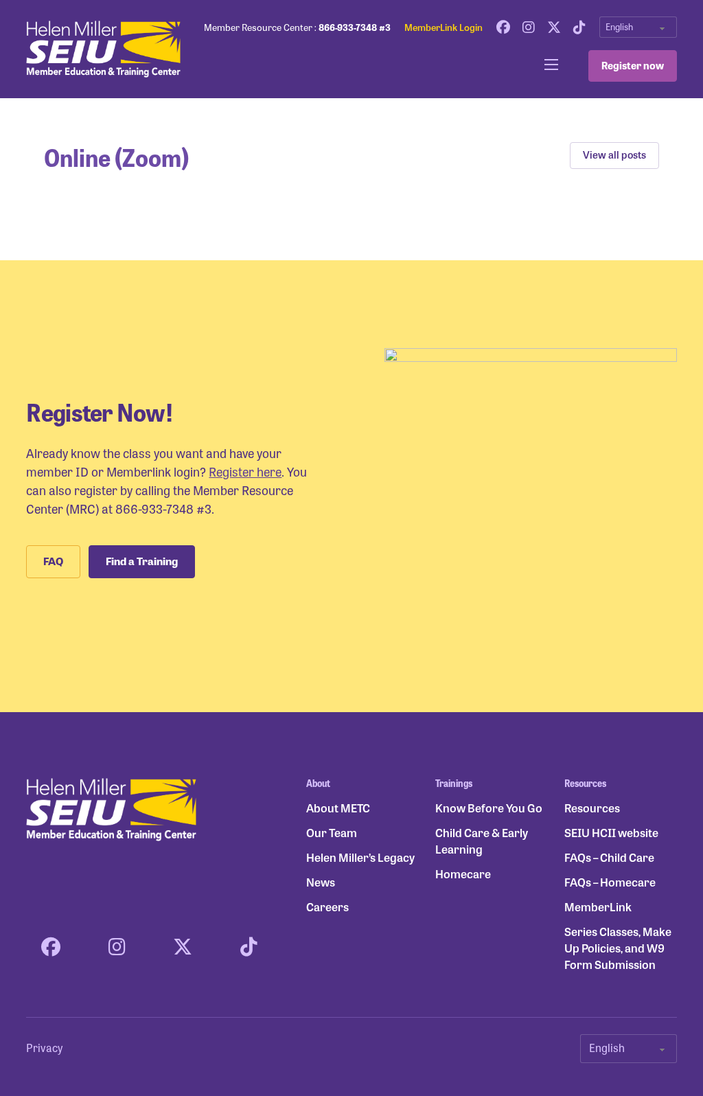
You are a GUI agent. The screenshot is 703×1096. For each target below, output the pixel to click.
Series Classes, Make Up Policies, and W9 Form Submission (617, 948)
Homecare (463, 874)
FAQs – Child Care (609, 857)
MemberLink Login (443, 27)
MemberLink (598, 907)
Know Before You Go (488, 808)
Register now (632, 65)
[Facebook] (503, 27)
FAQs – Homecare (610, 882)
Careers (327, 907)
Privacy (44, 1047)
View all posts (614, 154)
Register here (245, 471)
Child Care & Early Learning (481, 841)
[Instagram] (528, 27)
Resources (592, 808)
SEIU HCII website (611, 833)
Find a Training (142, 561)
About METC (338, 808)
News (320, 882)
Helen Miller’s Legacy (360, 857)
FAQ (53, 561)
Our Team (331, 833)
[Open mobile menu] (551, 64)
